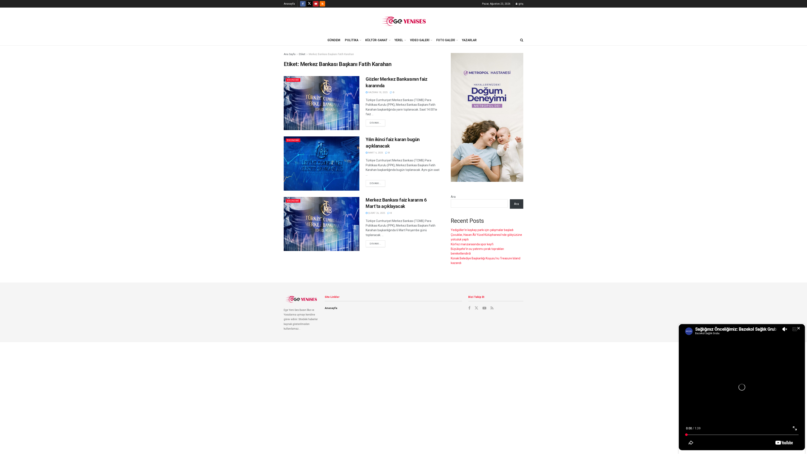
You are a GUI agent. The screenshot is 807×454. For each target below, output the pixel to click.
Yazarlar (469, 40)
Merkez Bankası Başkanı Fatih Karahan (331, 54)
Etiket (302, 54)
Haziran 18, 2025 (378, 92)
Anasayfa (289, 3)
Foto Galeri (445, 40)
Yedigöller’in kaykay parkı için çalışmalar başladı (482, 230)
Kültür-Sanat (376, 40)
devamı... (375, 122)
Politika (351, 40)
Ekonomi (293, 80)
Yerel (398, 40)
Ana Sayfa (289, 54)
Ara (453, 196)
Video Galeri (419, 40)
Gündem (333, 40)
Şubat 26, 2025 (376, 213)
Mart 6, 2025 (375, 152)
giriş (520, 3)
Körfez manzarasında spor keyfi (472, 244)
